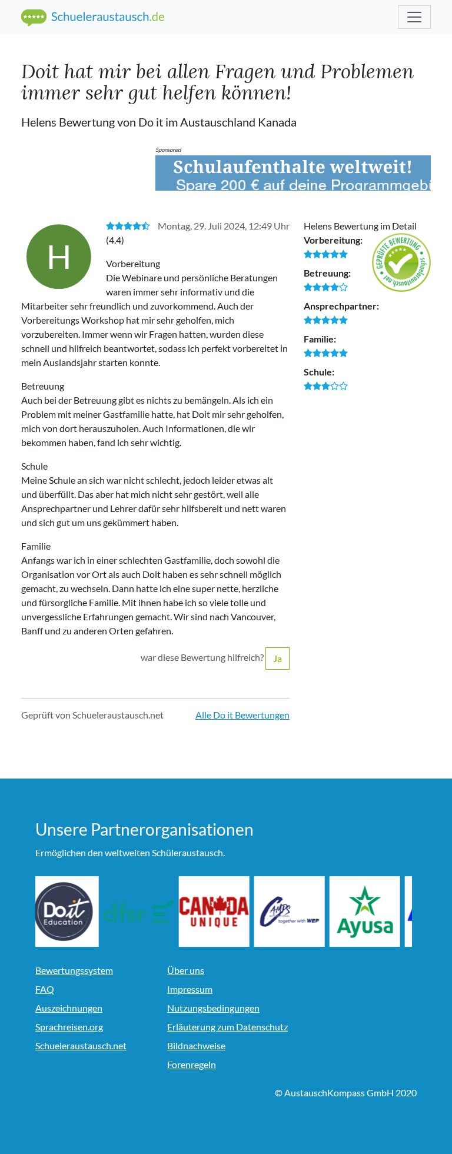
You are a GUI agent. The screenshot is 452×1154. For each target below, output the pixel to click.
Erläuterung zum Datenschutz (227, 1026)
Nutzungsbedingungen (213, 1007)
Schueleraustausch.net (81, 1045)
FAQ (44, 989)
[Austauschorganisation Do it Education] (70, 911)
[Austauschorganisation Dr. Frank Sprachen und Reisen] (146, 911)
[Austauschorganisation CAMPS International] (296, 911)
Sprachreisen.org (69, 1026)
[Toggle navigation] (414, 17)
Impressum (189, 989)
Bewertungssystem (74, 970)
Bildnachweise (196, 1045)
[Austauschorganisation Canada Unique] (221, 911)
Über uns (185, 970)
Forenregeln (191, 1064)
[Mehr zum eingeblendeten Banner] (293, 173)
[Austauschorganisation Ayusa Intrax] (372, 911)
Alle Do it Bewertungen (242, 714)
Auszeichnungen (68, 1007)
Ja (277, 658)
